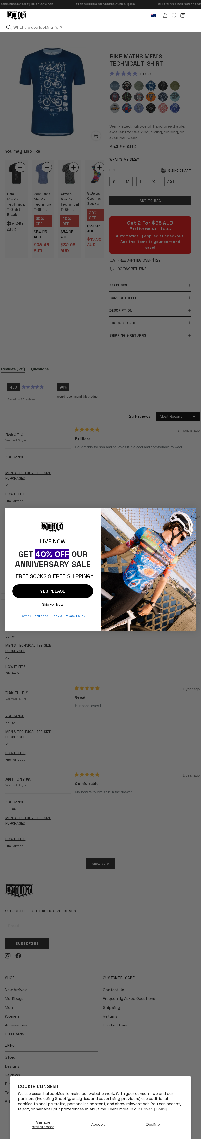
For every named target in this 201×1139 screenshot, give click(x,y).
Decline (153, 1124)
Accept (98, 1124)
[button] (182, 15)
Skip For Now (52, 603)
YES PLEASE (52, 591)
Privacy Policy (154, 1108)
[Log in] (165, 15)
